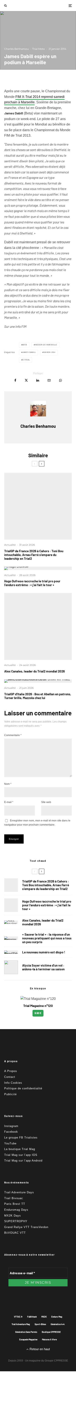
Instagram (11, 1126)
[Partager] (15, 380)
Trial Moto (38, 48)
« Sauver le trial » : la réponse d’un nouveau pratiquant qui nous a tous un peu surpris (47, 938)
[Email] (49, 380)
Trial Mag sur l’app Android (23, 1160)
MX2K (44, 1316)
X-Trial (26, 360)
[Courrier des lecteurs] (11, 938)
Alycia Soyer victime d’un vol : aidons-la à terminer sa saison (43, 967)
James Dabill (29, 352)
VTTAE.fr (18, 1316)
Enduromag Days (16, 1209)
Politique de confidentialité (23, 1088)
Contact (9, 1076)
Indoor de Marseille (46, 345)
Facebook (11, 1131)
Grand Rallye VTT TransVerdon (26, 1227)
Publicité (10, 1094)
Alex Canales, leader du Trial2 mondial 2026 (34, 671)
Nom (7, 783)
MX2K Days (12, 1215)
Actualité (10, 544)
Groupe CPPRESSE (56, 1360)
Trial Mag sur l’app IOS (20, 1154)
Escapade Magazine (28, 1339)
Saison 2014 (49, 352)
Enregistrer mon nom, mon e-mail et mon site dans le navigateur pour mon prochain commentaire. (37, 822)
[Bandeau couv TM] (11, 952)
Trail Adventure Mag (21, 1324)
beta (24, 345)
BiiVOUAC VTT (15, 1232)
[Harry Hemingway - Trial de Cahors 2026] (38, 506)
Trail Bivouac (13, 1198)
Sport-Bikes (40, 1324)
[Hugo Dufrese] (38, 568)
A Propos (10, 1071)
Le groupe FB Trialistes (21, 1137)
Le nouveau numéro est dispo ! (43, 952)
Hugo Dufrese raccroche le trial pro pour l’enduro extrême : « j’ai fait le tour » (32, 583)
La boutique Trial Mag (19, 1149)
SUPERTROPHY (15, 1221)
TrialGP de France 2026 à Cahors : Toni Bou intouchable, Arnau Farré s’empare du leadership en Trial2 (33, 554)
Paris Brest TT (14, 1203)
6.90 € (38, 1013)
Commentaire (13, 735)
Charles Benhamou (16, 48)
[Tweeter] (26, 380)
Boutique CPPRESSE (51, 1332)
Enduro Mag (56, 1316)
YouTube (10, 1143)
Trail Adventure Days (19, 1192)
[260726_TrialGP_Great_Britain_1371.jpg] (11, 967)
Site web (46, 802)
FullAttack (32, 1316)
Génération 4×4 (58, 1324)
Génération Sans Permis (26, 1332)
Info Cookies (13, 1082)
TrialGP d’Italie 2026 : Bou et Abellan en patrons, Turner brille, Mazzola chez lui (37, 696)
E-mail (8, 802)
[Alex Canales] (38, 626)
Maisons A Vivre (49, 1339)
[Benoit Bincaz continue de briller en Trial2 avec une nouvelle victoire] (38, 681)
